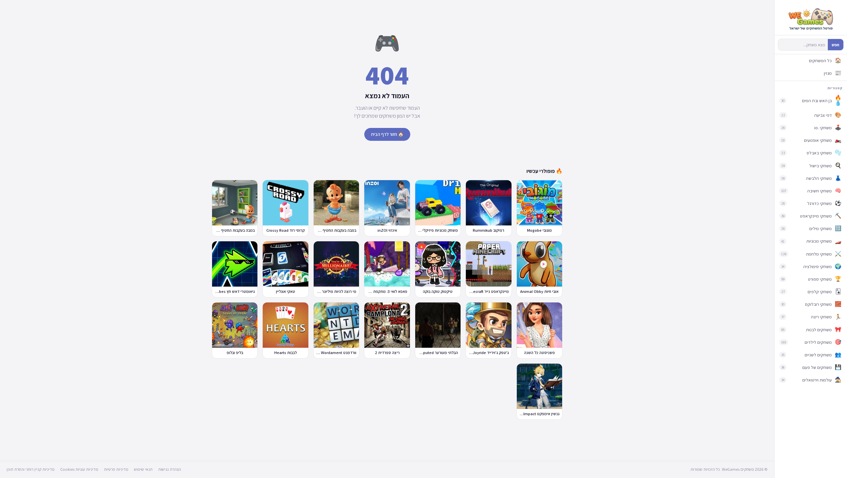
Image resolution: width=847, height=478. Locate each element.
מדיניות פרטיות (116, 469)
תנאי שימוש (143, 469)
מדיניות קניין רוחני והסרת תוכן (31, 469)
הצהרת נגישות (169, 469)
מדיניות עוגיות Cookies (79, 469)
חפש (835, 45)
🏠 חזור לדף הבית (387, 134)
